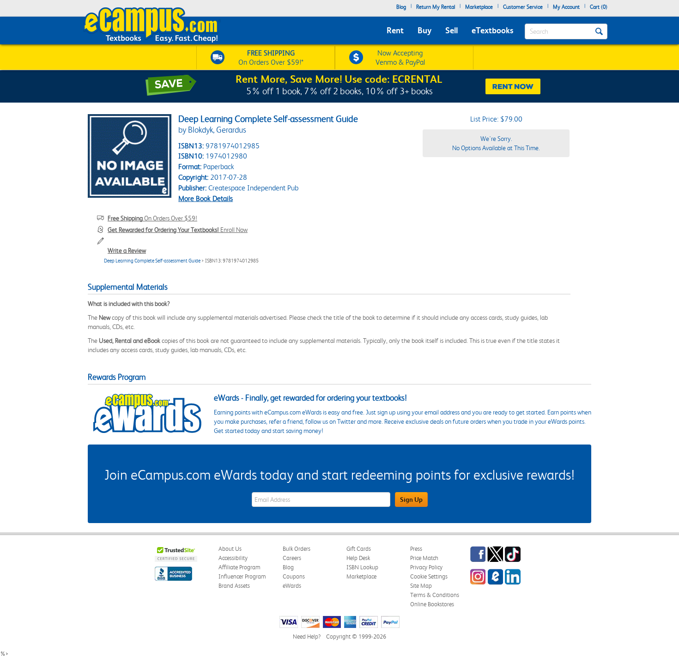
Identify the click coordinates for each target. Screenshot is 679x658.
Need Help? (307, 636)
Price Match (424, 557)
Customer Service (523, 7)
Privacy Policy (426, 567)
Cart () (598, 7)
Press (416, 548)
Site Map (421, 585)
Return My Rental (435, 7)
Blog (401, 7)
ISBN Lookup (362, 567)
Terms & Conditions (434, 594)
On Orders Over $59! (152, 218)
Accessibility (233, 557)
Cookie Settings (429, 576)
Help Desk (358, 557)
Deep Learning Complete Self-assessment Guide (152, 261)
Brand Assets (234, 585)
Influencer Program (242, 576)
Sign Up (411, 499)
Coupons (294, 576)
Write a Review (127, 250)
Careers (292, 557)
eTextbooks (492, 30)
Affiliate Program (239, 567)
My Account (566, 7)
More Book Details (205, 198)
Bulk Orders (296, 548)
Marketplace (479, 7)
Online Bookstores (432, 604)
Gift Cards (358, 548)
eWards (292, 585)
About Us (230, 548)
